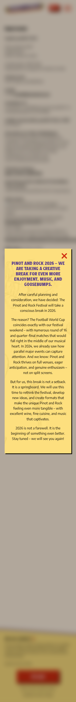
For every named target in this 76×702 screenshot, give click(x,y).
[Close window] (64, 256)
